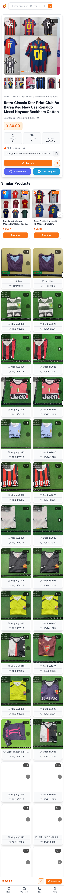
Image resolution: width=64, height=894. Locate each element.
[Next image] (28, 263)
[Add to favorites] (7, 22)
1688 (15, 96)
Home (7, 96)
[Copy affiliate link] (57, 163)
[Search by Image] (45, 6)
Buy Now (15, 235)
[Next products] (60, 214)
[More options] (59, 6)
